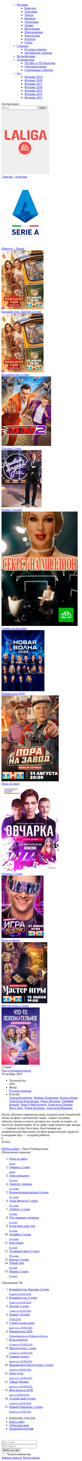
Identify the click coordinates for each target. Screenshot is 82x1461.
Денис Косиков (50, 1101)
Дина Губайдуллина (33, 1104)
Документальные (35, 66)
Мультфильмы (26, 56)
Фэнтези (29, 39)
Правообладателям (21, 1428)
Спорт (28, 42)
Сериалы (22, 46)
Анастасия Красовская (24, 1101)
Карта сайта (17, 1421)
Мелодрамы (32, 28)
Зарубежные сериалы (38, 52)
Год (19, 73)
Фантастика (32, 35)
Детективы (31, 21)
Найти (42, 107)
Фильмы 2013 (33, 97)
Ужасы (28, 15)
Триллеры (30, 11)
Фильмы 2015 (33, 90)
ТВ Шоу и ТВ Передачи (39, 63)
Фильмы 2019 (33, 76)
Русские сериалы (35, 49)
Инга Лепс (16, 1108)
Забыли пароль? (12, 1457)
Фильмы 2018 (33, 80)
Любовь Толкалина (46, 1097)
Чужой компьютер (18, 1454)
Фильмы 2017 (33, 83)
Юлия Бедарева (35, 1108)
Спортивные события (38, 70)
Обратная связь (19, 1425)
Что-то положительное (16, 1070)
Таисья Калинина (20, 1097)
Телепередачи (26, 59)
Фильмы (22, 4)
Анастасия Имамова (59, 1108)
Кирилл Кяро (68, 1097)
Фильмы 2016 (33, 87)
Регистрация (31, 1457)
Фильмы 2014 (33, 94)
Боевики (29, 18)
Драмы (28, 25)
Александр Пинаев (60, 1104)
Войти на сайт (11, 1450)
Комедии (30, 8)
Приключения (33, 32)
